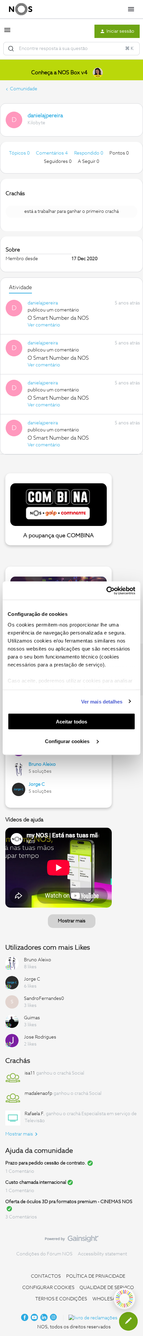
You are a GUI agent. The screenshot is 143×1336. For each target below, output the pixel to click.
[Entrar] (11, 48)
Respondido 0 (89, 153)
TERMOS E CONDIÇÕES (61, 1299)
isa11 (30, 1073)
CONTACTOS (46, 1276)
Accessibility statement (102, 1254)
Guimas (32, 1018)
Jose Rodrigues (40, 1037)
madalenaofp (38, 1093)
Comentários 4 (52, 153)
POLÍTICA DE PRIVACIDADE (95, 1276)
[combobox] (71, 48)
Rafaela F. (35, 1114)
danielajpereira (45, 115)
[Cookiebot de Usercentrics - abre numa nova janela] (106, 590)
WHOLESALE (106, 1299)
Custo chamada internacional (35, 1182)
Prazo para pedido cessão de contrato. (45, 1163)
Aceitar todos (71, 721)
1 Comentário (19, 1171)
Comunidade (23, 89)
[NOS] (20, 9)
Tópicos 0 (20, 153)
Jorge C (37, 784)
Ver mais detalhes (102, 701)
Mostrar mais (71, 921)
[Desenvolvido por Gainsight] (71, 1240)
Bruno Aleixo (42, 764)
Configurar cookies (68, 741)
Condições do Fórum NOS (44, 1254)
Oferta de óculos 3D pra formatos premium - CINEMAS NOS (68, 1201)
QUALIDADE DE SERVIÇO (106, 1287)
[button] (7, 32)
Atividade (20, 287)
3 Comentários (21, 1217)
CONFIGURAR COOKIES (48, 1287)
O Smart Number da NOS (58, 318)
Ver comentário (44, 325)
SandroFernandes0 (44, 998)
